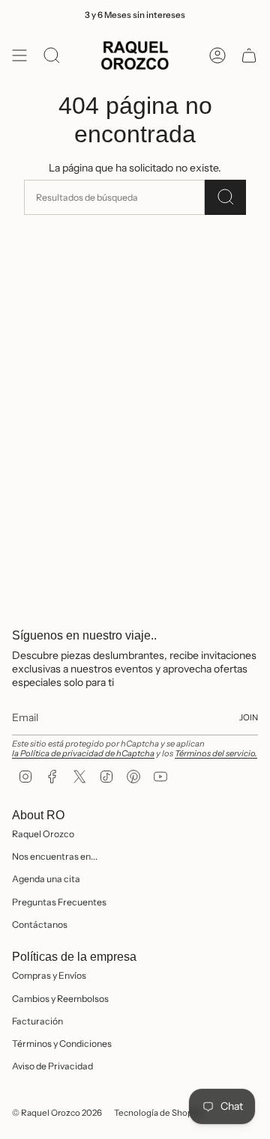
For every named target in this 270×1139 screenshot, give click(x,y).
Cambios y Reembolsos (60, 998)
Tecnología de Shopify (158, 1113)
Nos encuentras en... (55, 856)
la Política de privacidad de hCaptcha (83, 753)
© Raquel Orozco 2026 (57, 1113)
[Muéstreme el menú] (19, 55)
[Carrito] (249, 55)
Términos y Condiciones (62, 1043)
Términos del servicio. (216, 753)
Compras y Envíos (49, 975)
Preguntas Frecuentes (59, 902)
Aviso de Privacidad (52, 1066)
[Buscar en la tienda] (225, 197)
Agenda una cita (46, 878)
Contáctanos (40, 924)
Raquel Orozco (43, 833)
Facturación (37, 1021)
